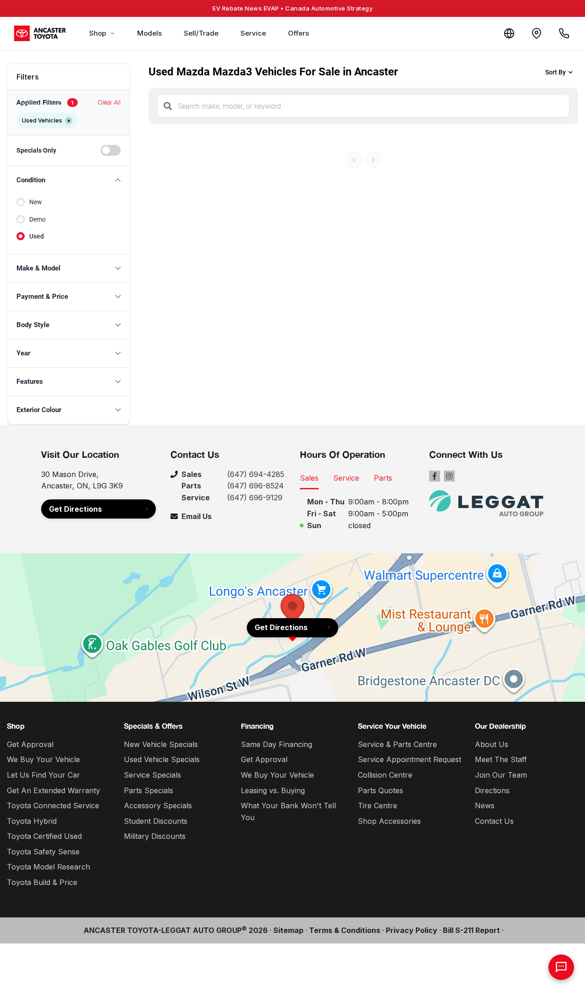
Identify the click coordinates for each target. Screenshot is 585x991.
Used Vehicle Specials (162, 759)
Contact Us (494, 821)
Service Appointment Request (409, 759)
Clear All (109, 102)
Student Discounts (155, 821)
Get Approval (30, 744)
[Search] (168, 106)
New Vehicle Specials (161, 744)
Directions (492, 790)
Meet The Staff (501, 759)
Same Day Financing (276, 744)
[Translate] (509, 33)
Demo (37, 219)
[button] (68, 180)
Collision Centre (385, 774)
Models (149, 33)
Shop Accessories (389, 821)
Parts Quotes (380, 790)
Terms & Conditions (344, 930)
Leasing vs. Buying (273, 790)
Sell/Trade (201, 33)
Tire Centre (377, 805)
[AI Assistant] (561, 967)
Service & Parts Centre (397, 744)
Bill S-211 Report (471, 930)
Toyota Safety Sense (43, 851)
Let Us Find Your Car (43, 774)
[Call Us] (564, 33)
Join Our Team (501, 774)
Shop (97, 33)
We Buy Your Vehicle (43, 759)
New (35, 202)
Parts (383, 477)
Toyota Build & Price (42, 882)
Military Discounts (155, 836)
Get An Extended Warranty (53, 790)
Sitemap (288, 930)
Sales (309, 477)
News (485, 805)
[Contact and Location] (536, 33)
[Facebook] (434, 476)
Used (36, 236)
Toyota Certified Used (44, 836)
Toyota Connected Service (53, 805)
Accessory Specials (158, 805)
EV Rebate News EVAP (292, 8)
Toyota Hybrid (32, 821)
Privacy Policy (411, 930)
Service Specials (152, 774)
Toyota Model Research (48, 866)
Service (253, 33)
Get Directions (75, 509)
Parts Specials (148, 790)
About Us (491, 744)
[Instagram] (449, 476)
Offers (298, 33)
